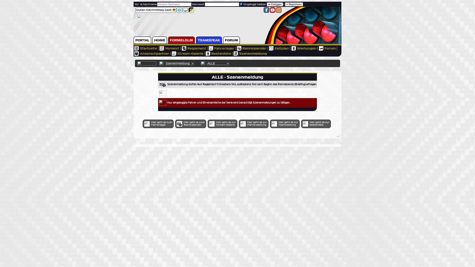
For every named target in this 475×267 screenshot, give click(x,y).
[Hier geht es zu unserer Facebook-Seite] (266, 11)
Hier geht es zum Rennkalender (194, 123)
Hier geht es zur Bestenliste (319, 123)
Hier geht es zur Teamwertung (288, 123)
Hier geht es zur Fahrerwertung (257, 123)
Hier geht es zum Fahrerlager (161, 123)
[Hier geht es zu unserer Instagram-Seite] (279, 11)
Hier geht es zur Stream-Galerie (226, 123)
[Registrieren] (294, 4)
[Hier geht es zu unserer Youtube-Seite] (273, 11)
